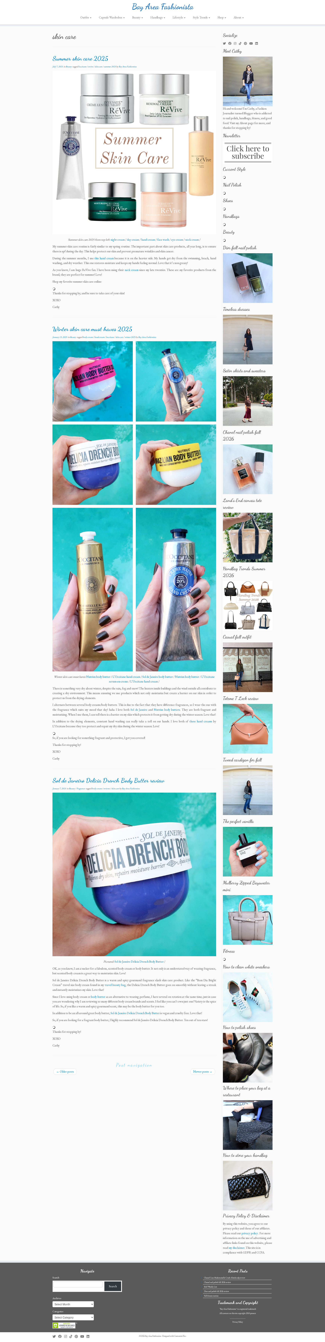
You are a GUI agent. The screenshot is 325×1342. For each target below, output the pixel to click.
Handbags (156, 17)
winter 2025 (130, 337)
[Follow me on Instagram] (236, 43)
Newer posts (202, 1072)
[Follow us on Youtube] (252, 43)
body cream (88, 337)
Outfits (85, 17)
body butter (98, 997)
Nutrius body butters (167, 710)
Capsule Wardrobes (111, 17)
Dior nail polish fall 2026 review (216, 1291)
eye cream (177, 240)
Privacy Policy (237, 1322)
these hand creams (200, 721)
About (238, 17)
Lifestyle (178, 17)
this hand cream (104, 258)
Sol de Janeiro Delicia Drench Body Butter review (108, 780)
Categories (57, 1311)
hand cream (148, 240)
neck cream (192, 240)
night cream (118, 240)
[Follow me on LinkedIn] (257, 43)
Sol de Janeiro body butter (157, 677)
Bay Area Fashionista (162, 6)
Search (55, 1277)
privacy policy (249, 1233)
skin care (99, 66)
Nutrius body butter (98, 677)
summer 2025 (110, 66)
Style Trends (200, 17)
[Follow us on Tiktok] (241, 43)
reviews (106, 788)
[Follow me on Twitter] (225, 43)
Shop (221, 17)
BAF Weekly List (210, 1286)
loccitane (82, 66)
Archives (56, 1298)
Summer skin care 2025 (80, 58)
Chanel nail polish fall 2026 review (217, 1282)
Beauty (136, 17)
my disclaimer (237, 1248)
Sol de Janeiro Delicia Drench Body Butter (139, 962)
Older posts (65, 1072)
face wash (163, 240)
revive (90, 66)
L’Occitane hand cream (126, 677)
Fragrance (81, 788)
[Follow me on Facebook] (231, 43)
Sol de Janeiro (139, 710)
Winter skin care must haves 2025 (92, 329)
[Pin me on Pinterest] (246, 43)
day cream (133, 240)
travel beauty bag (115, 985)
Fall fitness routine (211, 1295)
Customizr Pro (180, 1336)
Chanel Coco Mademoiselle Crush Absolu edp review (224, 1277)
